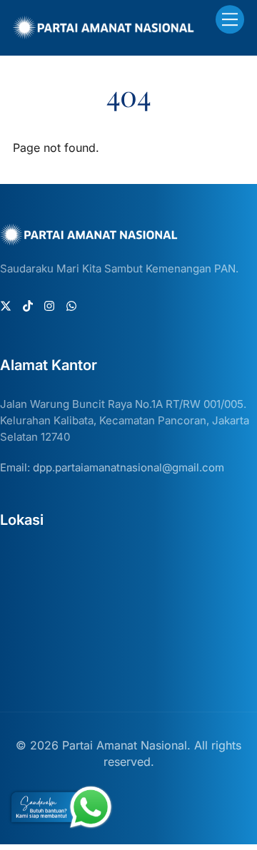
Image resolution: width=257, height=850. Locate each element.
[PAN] (104, 33)
